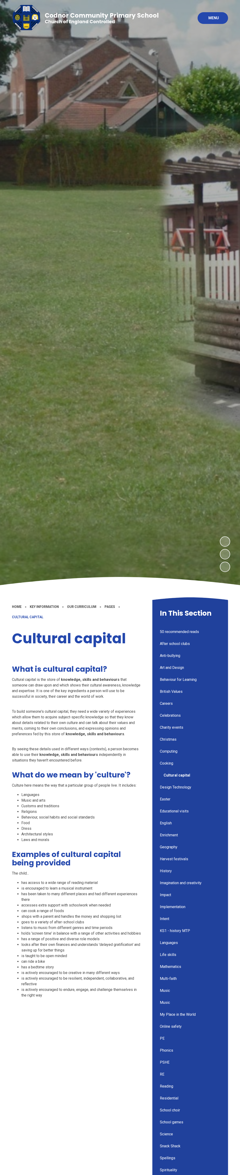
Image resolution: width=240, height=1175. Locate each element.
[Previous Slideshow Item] (225, 554)
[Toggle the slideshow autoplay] (225, 567)
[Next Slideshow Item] (225, 541)
